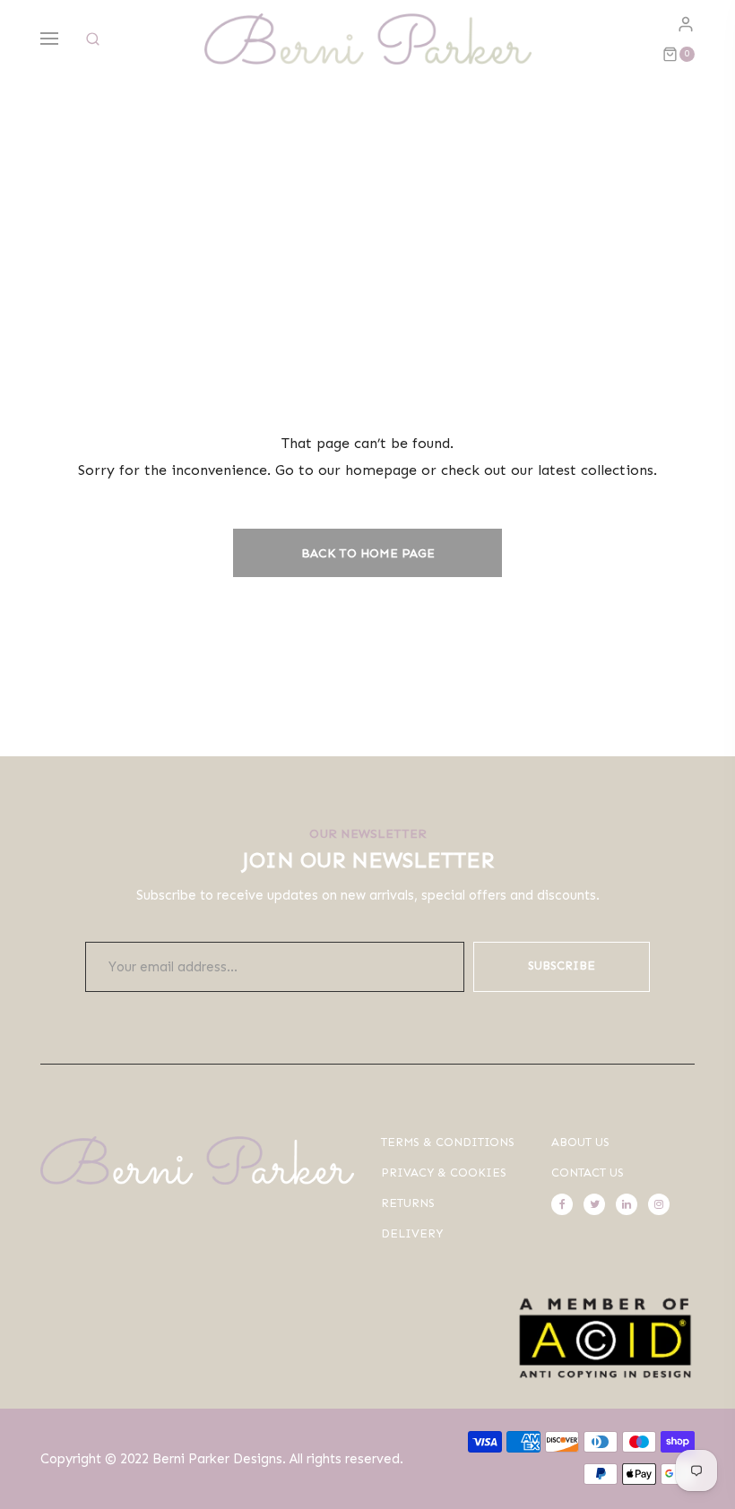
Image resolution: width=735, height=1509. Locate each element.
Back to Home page (368, 553)
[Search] (92, 39)
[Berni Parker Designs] (368, 39)
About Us (580, 1142)
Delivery (412, 1233)
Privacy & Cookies (443, 1172)
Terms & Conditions (447, 1142)
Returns (408, 1203)
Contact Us (587, 1172)
